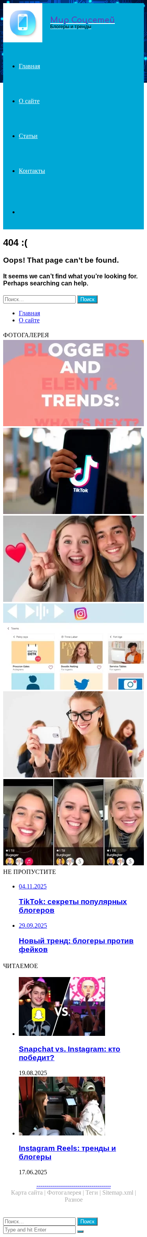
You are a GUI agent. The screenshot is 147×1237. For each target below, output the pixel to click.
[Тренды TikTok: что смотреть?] (73, 559)
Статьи (28, 136)
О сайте (29, 101)
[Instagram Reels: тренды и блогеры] (81, 1107)
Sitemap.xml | (119, 1192)
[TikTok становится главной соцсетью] (73, 472)
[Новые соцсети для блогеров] (73, 647)
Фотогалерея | (66, 1192)
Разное (74, 1199)
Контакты (32, 170)
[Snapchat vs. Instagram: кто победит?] (81, 1007)
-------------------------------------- (73, 1185)
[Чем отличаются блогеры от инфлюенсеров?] (73, 735)
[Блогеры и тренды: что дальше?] (73, 384)
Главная (29, 66)
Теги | (93, 1192)
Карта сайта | (29, 1192)
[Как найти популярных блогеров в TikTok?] (73, 823)
